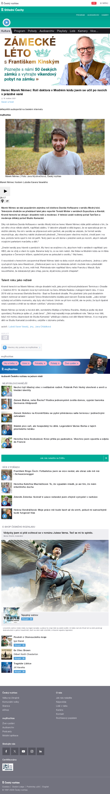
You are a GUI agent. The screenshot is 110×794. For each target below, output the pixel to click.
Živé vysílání (70, 363)
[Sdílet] (7, 201)
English (45, 787)
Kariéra (59, 710)
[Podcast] (2, 201)
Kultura (5, 31)
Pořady (32, 31)
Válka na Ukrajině (10, 698)
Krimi (24, 363)
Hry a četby (9, 363)
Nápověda (61, 702)
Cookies (6, 787)
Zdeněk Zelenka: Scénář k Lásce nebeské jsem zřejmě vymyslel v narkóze (56, 497)
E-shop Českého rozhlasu (18, 527)
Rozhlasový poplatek (66, 718)
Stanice (6, 706)
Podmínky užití (33, 787)
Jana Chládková (43, 326)
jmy (32, 326)
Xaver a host (7, 102)
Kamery (105, 15)
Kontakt (60, 714)
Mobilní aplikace (10, 735)
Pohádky (39, 363)
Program (80, 15)
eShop (5, 710)
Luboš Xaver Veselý (18, 326)
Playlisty (62, 31)
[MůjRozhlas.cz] (5, 115)
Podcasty (7, 731)
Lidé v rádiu (62, 706)
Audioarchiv (93, 15)
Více (94, 31)
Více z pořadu (11, 467)
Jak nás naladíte (64, 698)
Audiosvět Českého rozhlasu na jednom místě (22, 376)
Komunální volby (10, 702)
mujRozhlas (7, 356)
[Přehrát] (5, 191)
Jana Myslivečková (36, 176)
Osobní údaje (18, 787)
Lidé (72, 31)
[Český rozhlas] (10, 3)
